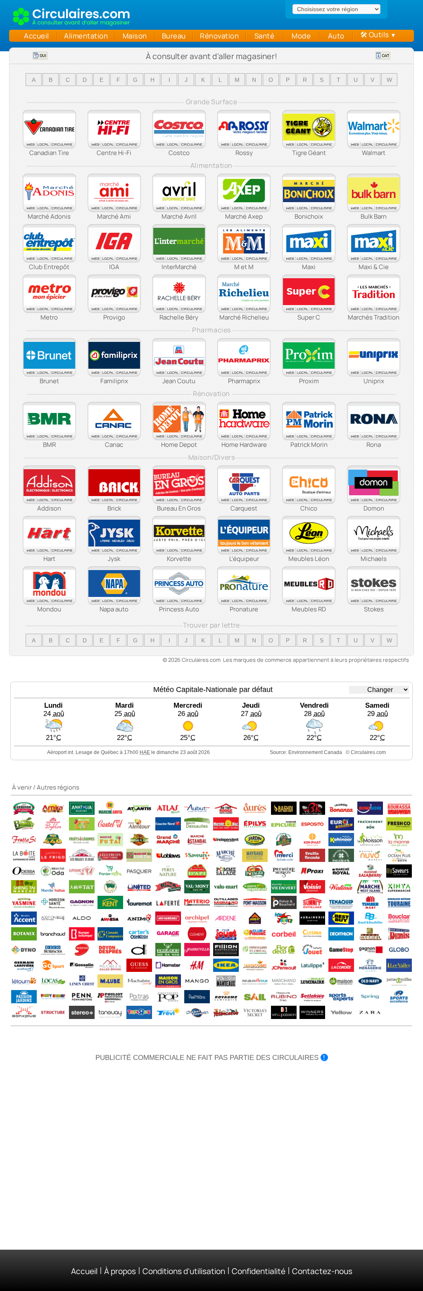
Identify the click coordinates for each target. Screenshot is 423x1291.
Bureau (174, 36)
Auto (336, 36)
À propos (120, 1271)
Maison (135, 36)
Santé (264, 36)
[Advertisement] (211, 1124)
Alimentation (86, 36)
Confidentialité (258, 1271)
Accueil (34, 36)
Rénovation (219, 36)
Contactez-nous (322, 1271)
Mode (301, 36)
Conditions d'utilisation (184, 1271)
